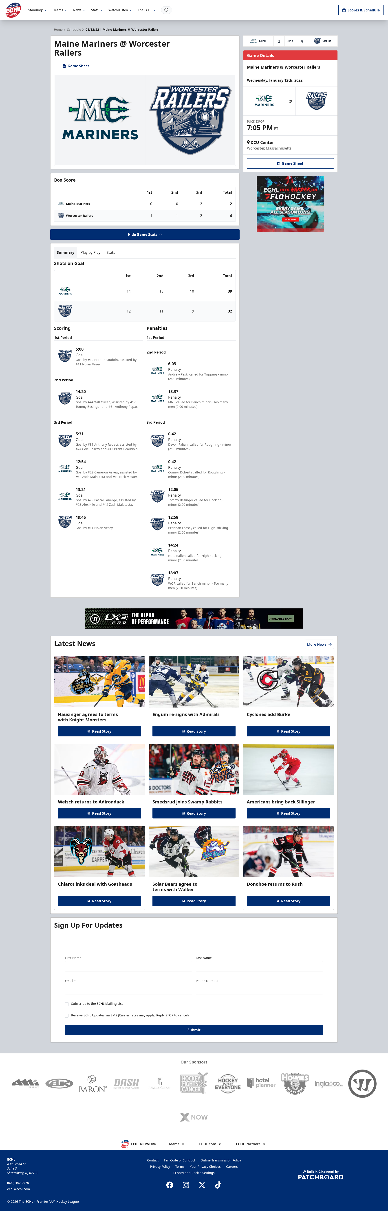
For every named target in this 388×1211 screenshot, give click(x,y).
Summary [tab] (65, 252)
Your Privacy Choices (205, 1166)
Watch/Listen (118, 10)
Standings (36, 10)
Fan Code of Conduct (179, 1160)
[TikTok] (218, 1185)
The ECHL (145, 10)
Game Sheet (78, 65)
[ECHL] (13, 10)
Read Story (101, 731)
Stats (95, 10)
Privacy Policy (160, 1166)
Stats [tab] (111, 252)
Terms (180, 1166)
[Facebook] (169, 1185)
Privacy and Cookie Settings (194, 1173)
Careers (232, 1166)
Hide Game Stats (142, 234)
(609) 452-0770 (18, 1183)
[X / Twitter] (202, 1185)
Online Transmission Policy (221, 1160)
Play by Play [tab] (90, 252)
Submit (194, 1029)
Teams (58, 10)
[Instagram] (186, 1185)
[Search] (166, 10)
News (77, 10)
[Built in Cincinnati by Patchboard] (320, 1175)
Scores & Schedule (364, 10)
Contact (153, 1160)
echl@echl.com (18, 1189)
